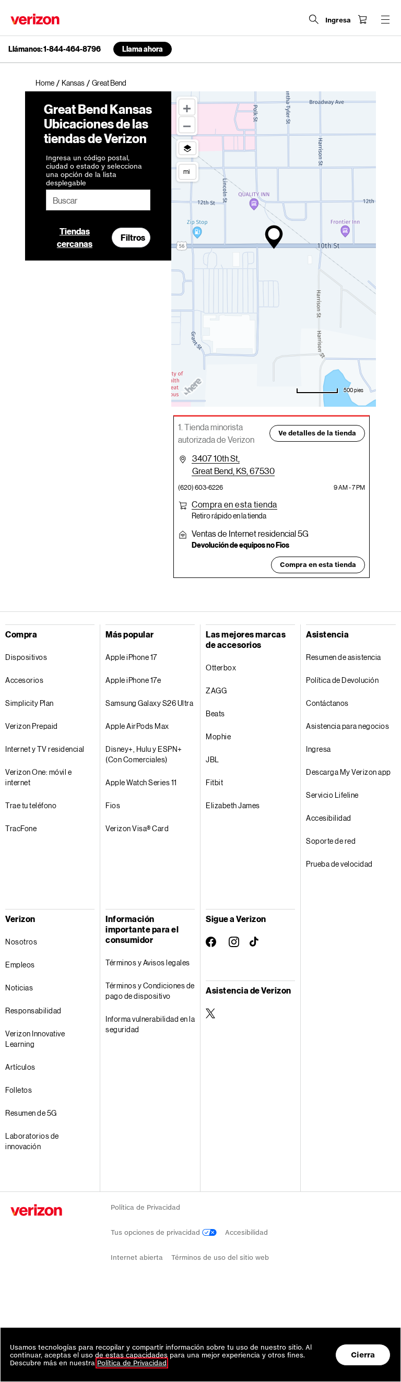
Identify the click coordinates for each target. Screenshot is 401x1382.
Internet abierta (137, 1257)
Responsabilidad (33, 1010)
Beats (215, 713)
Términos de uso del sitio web (220, 1257)
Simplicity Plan (29, 703)
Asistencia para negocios (347, 726)
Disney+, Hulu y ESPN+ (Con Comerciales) (143, 754)
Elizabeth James (233, 805)
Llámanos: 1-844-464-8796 (54, 49)
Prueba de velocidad (339, 863)
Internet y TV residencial (45, 749)
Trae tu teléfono (30, 805)
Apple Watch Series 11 (141, 782)
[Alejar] (187, 124)
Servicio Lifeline (332, 794)
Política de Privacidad (145, 1207)
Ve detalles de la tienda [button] (317, 433)
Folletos (18, 1089)
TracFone (21, 828)
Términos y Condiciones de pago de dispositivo (150, 990)
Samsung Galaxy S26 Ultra (149, 703)
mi (186, 171)
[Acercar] (187, 107)
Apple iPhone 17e (133, 680)
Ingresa (318, 749)
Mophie (218, 736)
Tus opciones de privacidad (156, 1232)
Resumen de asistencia (343, 657)
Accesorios (24, 680)
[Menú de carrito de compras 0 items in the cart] (362, 19)
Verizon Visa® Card (137, 828)
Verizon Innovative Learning (35, 1038)
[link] (49, 83)
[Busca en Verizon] (313, 19)
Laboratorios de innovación (32, 1141)
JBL (212, 759)
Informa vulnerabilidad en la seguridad (150, 1024)
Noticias (19, 987)
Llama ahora (142, 48)
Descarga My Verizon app (348, 771)
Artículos (20, 1066)
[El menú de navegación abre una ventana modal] (385, 19)
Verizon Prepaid (31, 726)
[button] (234, 504)
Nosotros (21, 941)
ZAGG (216, 690)
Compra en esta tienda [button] (318, 565)
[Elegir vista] (187, 148)
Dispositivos (26, 657)
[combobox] (98, 200)
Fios (112, 805)
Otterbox (221, 667)
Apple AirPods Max (137, 726)
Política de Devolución (342, 680)
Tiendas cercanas (74, 237)
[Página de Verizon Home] (35, 19)
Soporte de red (331, 840)
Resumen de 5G (31, 1112)
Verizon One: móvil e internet (38, 777)
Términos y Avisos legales (147, 962)
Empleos (20, 964)
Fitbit (214, 782)
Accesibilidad (328, 817)
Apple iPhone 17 (131, 657)
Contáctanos (327, 703)
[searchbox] (98, 200)
